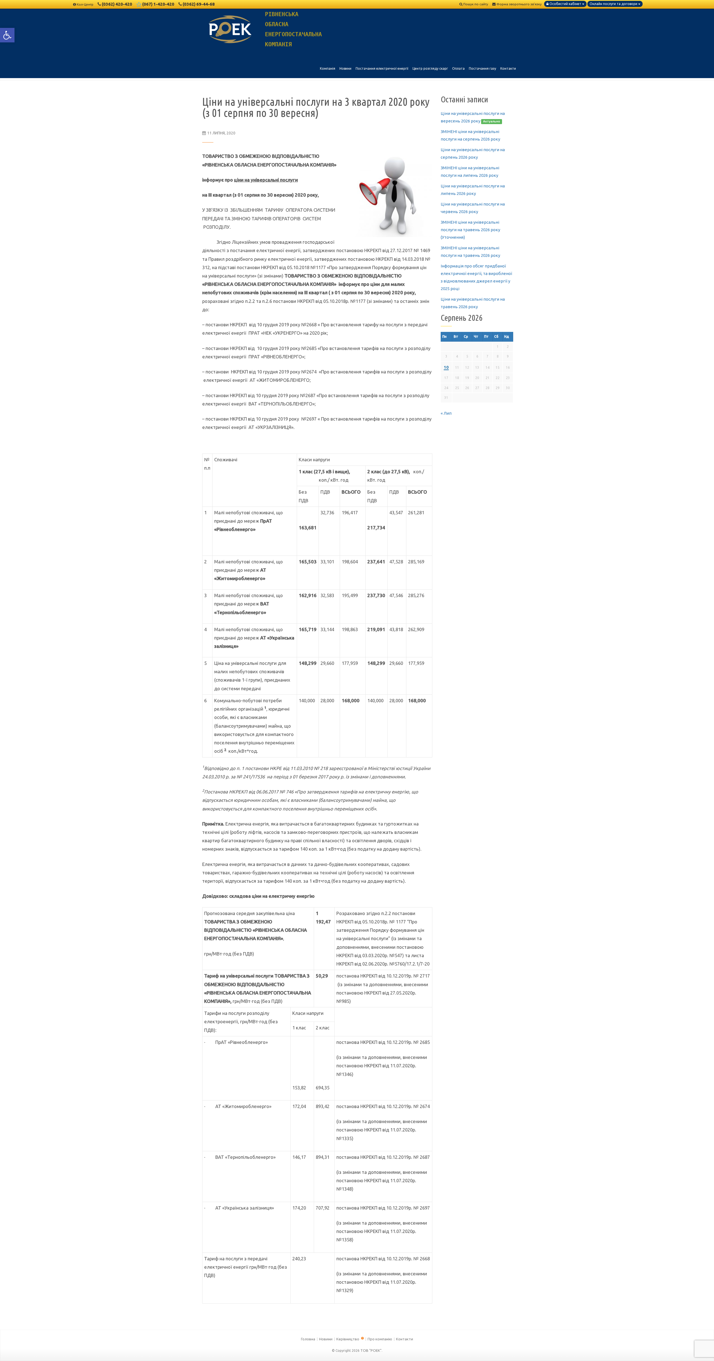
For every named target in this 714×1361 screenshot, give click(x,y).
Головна (308, 1339)
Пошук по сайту (475, 4)
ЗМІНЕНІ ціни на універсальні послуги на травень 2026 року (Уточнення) (470, 230)
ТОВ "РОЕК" (371, 1350)
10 (446, 367)
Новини (325, 1339)
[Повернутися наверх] (700, 1347)
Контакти (404, 1339)
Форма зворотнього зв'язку (519, 4)
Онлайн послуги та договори (614, 4)
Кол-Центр (85, 4)
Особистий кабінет (565, 4)
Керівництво (348, 1339)
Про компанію (380, 1339)
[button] (7, 35)
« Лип (446, 413)
